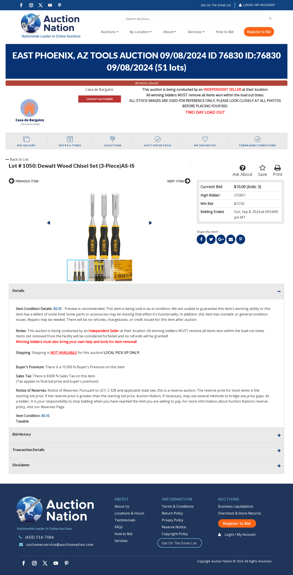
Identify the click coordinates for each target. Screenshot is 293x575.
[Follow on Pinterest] (60, 5)
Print (277, 174)
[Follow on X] (40, 5)
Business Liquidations (235, 506)
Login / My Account (259, 5)
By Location (139, 32)
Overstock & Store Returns (239, 513)
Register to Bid (259, 32)
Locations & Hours (129, 513)
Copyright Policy (175, 533)
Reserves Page (52, 406)
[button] (99, 223)
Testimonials (125, 520)
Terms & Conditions (178, 506)
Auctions (108, 32)
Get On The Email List (216, 5)
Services (195, 32)
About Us (122, 506)
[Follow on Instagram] (31, 5)
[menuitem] (109, 31)
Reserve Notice (174, 527)
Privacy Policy (172, 520)
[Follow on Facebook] (21, 5)
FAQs (119, 527)
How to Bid (225, 32)
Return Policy (172, 513)
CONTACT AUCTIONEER (99, 99)
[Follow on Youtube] (50, 5)
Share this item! (207, 232)
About (168, 32)
